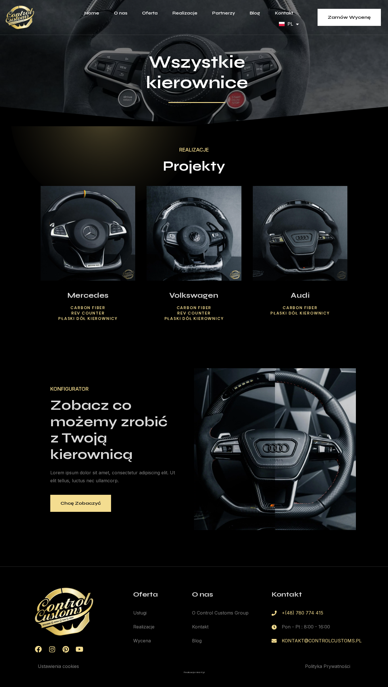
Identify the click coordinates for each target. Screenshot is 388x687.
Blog (255, 13)
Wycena (142, 640)
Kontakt (284, 13)
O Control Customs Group (220, 613)
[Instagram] (52, 649)
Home (91, 13)
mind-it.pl (200, 672)
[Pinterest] (65, 649)
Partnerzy (223, 13)
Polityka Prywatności (327, 666)
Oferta (150, 13)
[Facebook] (38, 649)
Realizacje (184, 13)
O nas (120, 13)
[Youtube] (79, 649)
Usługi (140, 613)
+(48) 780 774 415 (302, 613)
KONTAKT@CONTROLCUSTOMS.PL (322, 640)
